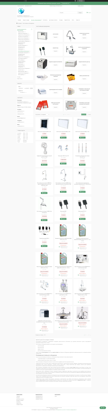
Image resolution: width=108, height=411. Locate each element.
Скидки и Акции (19, 404)
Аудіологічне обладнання (23, 73)
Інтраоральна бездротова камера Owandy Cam (82, 156)
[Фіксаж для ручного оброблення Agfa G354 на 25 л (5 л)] (44, 259)
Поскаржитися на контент (61, 409)
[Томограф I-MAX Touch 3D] (63, 148)
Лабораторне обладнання (23, 39)
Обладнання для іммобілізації (21, 55)
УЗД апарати (20, 49)
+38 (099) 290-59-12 (39, 396)
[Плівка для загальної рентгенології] (42, 105)
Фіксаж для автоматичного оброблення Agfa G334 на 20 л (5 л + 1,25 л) (63, 267)
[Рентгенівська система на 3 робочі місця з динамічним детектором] (63, 313)
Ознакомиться (65, 3)
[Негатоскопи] (42, 35)
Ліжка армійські (21, 74)
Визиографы (55, 47)
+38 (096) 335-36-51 (39, 397)
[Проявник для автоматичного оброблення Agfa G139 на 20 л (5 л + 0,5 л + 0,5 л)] (82, 230)
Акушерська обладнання (23, 36)
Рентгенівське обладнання (23, 51)
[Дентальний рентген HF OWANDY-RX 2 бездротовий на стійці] (82, 286)
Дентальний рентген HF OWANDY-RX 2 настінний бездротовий (44, 294)
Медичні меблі (21, 31)
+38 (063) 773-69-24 (39, 399)
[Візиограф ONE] (63, 203)
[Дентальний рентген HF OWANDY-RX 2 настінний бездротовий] (44, 286)
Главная (19, 20)
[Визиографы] (42, 49)
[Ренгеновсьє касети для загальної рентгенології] (71, 105)
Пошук (80, 12)
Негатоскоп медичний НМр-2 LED (63, 131)
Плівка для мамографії (84, 75)
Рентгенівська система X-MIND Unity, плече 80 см (44, 212)
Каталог (20, 23)
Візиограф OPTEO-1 (82, 211)
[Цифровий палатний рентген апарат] (82, 313)
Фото (73, 20)
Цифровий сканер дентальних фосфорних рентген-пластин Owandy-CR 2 (44, 322)
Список (89, 114)
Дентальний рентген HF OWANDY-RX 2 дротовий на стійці (63, 294)
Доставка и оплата (53, 20)
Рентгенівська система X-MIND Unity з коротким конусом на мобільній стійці (63, 183)
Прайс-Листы (67, 20)
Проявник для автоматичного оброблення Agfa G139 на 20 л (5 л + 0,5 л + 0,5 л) (82, 239)
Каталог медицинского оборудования (21, 30)
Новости (78, 20)
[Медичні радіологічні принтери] (42, 63)
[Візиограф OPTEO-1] (82, 203)
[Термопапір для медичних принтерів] (42, 77)
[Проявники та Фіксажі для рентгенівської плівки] (71, 91)
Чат (103, 407)
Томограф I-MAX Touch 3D (63, 155)
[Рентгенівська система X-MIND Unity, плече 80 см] (44, 203)
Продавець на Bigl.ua (54, 408)
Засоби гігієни (21, 69)
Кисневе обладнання (22, 45)
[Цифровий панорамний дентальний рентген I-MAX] (44, 148)
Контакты (45, 20)
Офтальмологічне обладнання (21, 43)
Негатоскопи (55, 34)
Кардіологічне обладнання (23, 34)
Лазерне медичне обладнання (21, 62)
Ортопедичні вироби (22, 58)
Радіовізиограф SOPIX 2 (44, 238)
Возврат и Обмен (19, 400)
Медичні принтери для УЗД (84, 61)
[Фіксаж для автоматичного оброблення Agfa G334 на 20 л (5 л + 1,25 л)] (63, 259)
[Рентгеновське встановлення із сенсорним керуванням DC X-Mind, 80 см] (82, 175)
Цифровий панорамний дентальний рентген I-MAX (44, 156)
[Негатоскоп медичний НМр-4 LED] (82, 124)
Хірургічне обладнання (22, 33)
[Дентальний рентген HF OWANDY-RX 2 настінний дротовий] (82, 259)
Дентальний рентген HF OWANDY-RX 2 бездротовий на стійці (82, 294)
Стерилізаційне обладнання (23, 41)
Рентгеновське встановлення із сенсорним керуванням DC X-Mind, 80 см (82, 183)
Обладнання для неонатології (21, 47)
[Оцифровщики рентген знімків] (42, 91)
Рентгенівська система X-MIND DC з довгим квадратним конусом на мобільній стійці (44, 184)
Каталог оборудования (36, 20)
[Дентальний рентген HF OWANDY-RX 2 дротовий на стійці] (63, 286)
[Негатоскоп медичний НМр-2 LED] (63, 124)
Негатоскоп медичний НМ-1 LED (44, 131)
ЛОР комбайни (21, 60)
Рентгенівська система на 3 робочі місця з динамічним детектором (63, 321)
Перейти (55, 37)
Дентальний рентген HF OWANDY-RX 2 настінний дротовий (82, 267)
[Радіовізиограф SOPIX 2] (44, 230)
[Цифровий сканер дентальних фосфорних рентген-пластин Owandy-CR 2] (44, 313)
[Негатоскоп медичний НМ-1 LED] (44, 124)
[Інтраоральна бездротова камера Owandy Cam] (82, 148)
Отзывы (61, 20)
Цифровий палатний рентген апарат (82, 320)
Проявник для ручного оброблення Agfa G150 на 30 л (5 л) (63, 239)
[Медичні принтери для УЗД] (71, 63)
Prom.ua (60, 407)
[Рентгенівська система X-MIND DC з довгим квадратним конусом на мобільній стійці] (44, 175)
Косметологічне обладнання (24, 68)
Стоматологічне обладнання (21, 66)
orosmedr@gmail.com (21, 118)
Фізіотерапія (20, 64)
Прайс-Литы (18, 403)
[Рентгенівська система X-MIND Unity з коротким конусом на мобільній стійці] (63, 175)
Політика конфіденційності (71, 409)
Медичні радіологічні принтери (55, 61)
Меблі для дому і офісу (22, 71)
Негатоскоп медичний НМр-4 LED (82, 131)
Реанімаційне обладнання (23, 52)
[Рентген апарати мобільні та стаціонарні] (71, 49)
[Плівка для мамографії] (71, 77)
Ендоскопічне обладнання (23, 56)
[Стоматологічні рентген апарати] (71, 35)
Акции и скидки (26, 20)
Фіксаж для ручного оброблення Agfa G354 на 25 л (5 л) (44, 267)
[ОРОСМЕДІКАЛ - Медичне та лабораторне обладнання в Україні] (21, 11)
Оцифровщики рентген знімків (55, 89)
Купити (44, 137)
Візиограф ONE (63, 211)
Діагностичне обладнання (23, 38)
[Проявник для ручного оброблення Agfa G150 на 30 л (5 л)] (63, 230)
